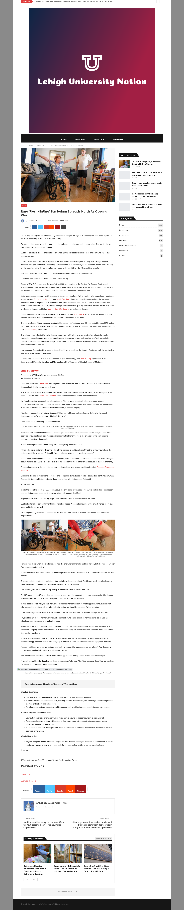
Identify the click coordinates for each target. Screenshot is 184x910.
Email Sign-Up (30, 370)
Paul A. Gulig (86, 359)
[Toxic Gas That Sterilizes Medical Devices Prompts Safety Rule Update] (98, 854)
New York (48, 299)
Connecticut (39, 299)
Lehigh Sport (99, 139)
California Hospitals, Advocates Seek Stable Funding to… (146, 162)
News (24, 206)
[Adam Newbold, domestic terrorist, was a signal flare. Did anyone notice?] (124, 207)
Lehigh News (79, 139)
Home (63, 139)
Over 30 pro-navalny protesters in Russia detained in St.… (147, 184)
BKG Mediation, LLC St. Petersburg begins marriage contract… (147, 173)
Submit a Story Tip (28, 781)
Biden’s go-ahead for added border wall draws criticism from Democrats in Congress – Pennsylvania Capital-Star (92, 825)
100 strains (43, 384)
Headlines (123, 256)
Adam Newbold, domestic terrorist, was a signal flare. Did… (147, 205)
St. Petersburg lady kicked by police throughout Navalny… (145, 195)
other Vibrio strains (48, 396)
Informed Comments (127, 245)
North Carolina (63, 299)
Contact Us (25, 774)
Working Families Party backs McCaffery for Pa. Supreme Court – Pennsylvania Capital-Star (43, 825)
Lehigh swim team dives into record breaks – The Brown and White (63, 1)
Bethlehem (118, 139)
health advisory (31, 329)
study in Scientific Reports (58, 309)
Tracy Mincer (79, 314)
